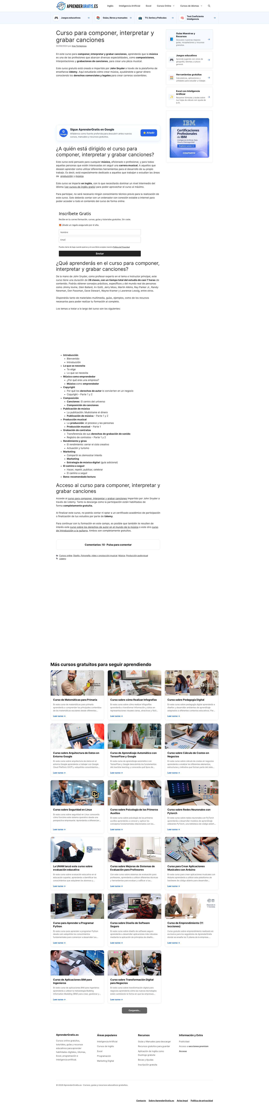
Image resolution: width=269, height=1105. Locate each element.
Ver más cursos (134, 1067)
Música (121, 555)
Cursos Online (164, 5)
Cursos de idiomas (189, 5)
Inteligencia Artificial (129, 5)
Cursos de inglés (105, 1103)
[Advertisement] (108, 100)
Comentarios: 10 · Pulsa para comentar (108, 544)
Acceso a (193, 1103)
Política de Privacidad (121, 247)
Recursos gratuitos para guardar (154, 1103)
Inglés (110, 5)
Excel (148, 5)
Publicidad (184, 1098)
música (80, 176)
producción (66, 176)
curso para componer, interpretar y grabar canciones (97, 498)
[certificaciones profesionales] (189, 156)
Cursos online (65, 555)
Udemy (62, 558)
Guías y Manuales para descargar (154, 1098)
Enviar (100, 253)
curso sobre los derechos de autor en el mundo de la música (104, 527)
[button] (209, 6)
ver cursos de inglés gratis (80, 186)
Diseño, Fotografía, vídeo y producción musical (95, 555)
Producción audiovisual (137, 555)
